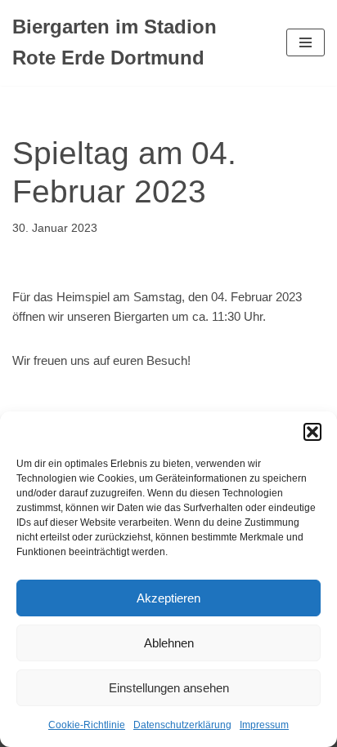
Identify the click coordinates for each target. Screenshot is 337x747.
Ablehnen (169, 643)
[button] (312, 432)
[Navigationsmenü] (305, 42)
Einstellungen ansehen (169, 688)
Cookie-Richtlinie (86, 725)
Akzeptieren (168, 598)
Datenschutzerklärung (182, 725)
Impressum (264, 725)
